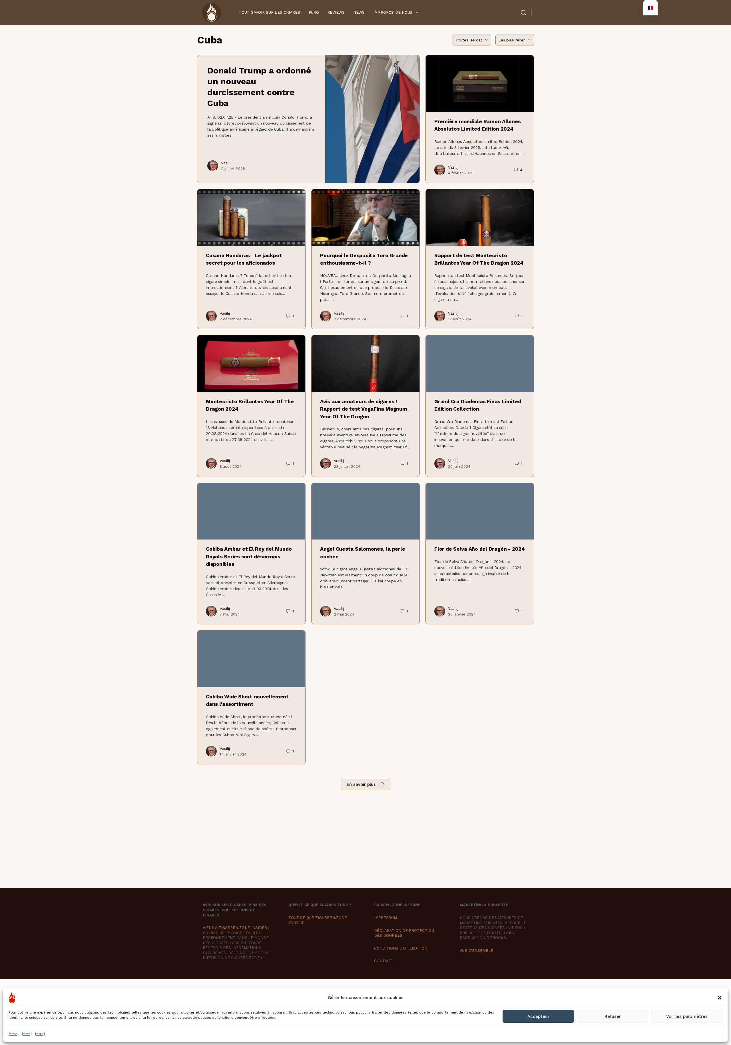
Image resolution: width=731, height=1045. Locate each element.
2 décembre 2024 (236, 319)
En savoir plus (361, 784)
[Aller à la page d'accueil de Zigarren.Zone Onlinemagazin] (211, 12)
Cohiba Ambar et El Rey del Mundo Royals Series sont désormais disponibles (249, 556)
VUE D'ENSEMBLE (476, 950)
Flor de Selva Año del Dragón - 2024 (479, 549)
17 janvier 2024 (233, 754)
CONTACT (383, 961)
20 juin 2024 (459, 466)
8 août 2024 (231, 466)
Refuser (613, 1016)
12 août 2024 (459, 319)
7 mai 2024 (230, 614)
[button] (719, 997)
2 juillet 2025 (233, 169)
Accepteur (538, 1016)
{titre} (14, 1034)
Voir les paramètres (687, 1016)
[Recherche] (523, 12)
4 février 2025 (460, 173)
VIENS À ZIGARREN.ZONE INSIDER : (236, 928)
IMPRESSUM (385, 918)
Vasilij (226, 163)
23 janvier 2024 (462, 614)
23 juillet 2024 (347, 466)
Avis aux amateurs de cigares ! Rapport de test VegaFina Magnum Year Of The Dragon (363, 408)
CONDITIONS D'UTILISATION (400, 948)
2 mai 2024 (344, 614)
